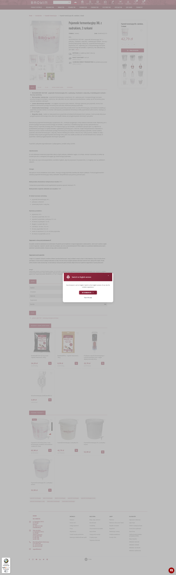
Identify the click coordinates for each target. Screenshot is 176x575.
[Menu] (9, 559)
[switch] (6, 571)
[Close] (108, 275)
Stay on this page (88, 297)
